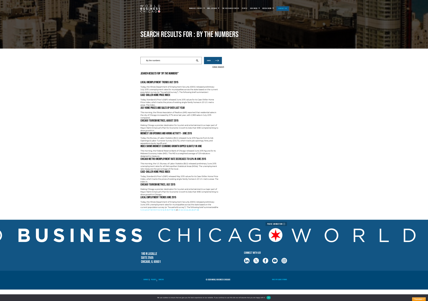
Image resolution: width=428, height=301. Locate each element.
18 (172, 210)
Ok (269, 297)
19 (174, 210)
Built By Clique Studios (279, 280)
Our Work (254, 8)
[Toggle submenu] (204, 8)
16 (168, 210)
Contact (146, 280)
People (245, 8)
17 (170, 210)
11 (157, 210)
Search (209, 60)
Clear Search (218, 67)
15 (165, 210)
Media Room (267, 8)
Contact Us (282, 8)
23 (184, 210)
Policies (153, 280)
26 (192, 210)
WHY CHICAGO (212, 8)
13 (161, 210)
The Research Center (230, 8)
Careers (161, 280)
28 (198, 210)
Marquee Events (195, 8)
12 (159, 210)
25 (190, 210)
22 (182, 210)
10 (155, 210)
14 (163, 210)
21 (179, 210)
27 (195, 210)
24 (187, 210)
